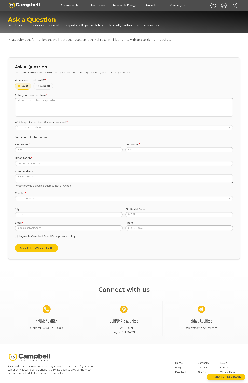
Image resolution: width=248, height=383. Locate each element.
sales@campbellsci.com (201, 328)
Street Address (24, 171)
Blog (178, 367)
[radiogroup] (124, 86)
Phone (129, 222)
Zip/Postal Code (135, 209)
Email (18, 222)
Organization (23, 158)
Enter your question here (30, 95)
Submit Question (36, 247)
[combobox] (124, 127)
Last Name (132, 144)
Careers (224, 367)
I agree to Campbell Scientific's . (48, 236)
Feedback (181, 372)
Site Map (203, 372)
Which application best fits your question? (41, 122)
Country (20, 193)
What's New (227, 372)
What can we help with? (30, 80)
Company (203, 362)
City (17, 209)
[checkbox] (16, 236)
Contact (202, 367)
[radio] (19, 86)
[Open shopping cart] (213, 5)
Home (179, 362)
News (223, 362)
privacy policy (66, 236)
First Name (21, 144)
